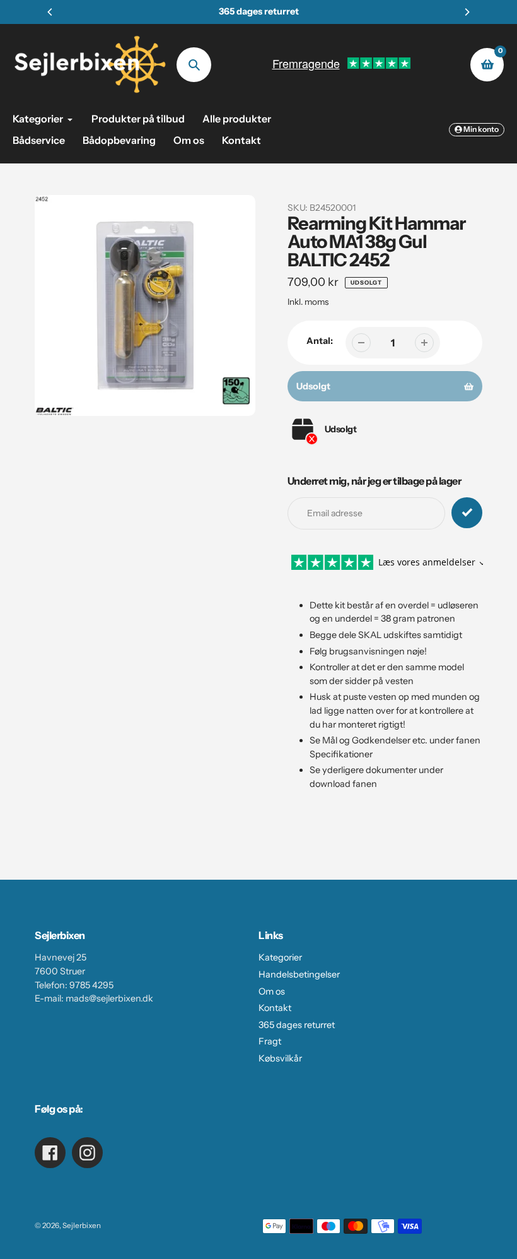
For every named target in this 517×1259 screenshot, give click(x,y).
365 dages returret (296, 1025)
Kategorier (280, 957)
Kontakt (274, 1008)
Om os (271, 991)
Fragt (269, 1041)
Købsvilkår (280, 1058)
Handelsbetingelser (299, 974)
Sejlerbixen (81, 1225)
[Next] (466, 12)
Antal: (319, 340)
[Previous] (50, 12)
